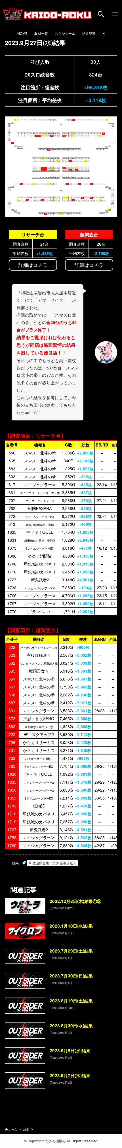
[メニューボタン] (115, 14)
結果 (15, 862)
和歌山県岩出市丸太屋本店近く (53, 862)
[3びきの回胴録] (47, 14)
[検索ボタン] (101, 14)
